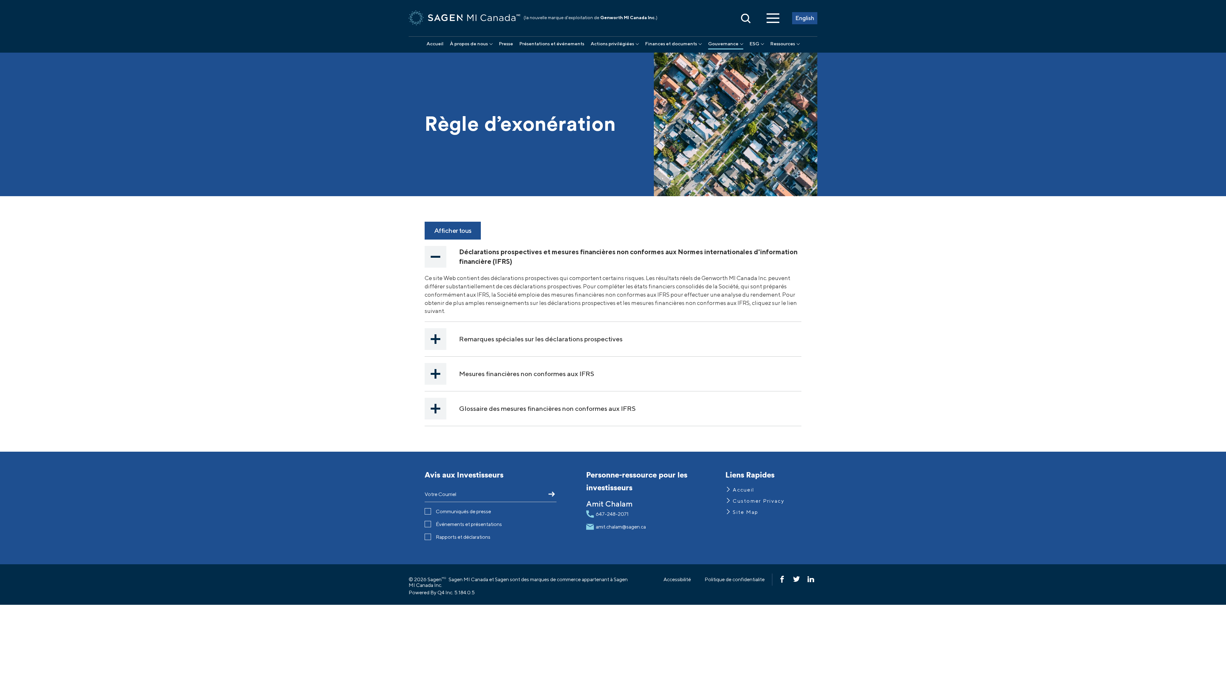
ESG (754, 43)
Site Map (745, 512)
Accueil (435, 43)
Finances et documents (671, 43)
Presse (506, 43)
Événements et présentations (469, 524)
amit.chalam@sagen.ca (621, 527)
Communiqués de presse (463, 511)
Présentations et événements (551, 43)
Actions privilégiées (612, 43)
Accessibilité (677, 579)
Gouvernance (723, 43)
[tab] (613, 257)
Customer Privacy (758, 501)
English (804, 18)
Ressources (782, 43)
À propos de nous (469, 43)
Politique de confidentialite (735, 579)
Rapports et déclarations (463, 537)
